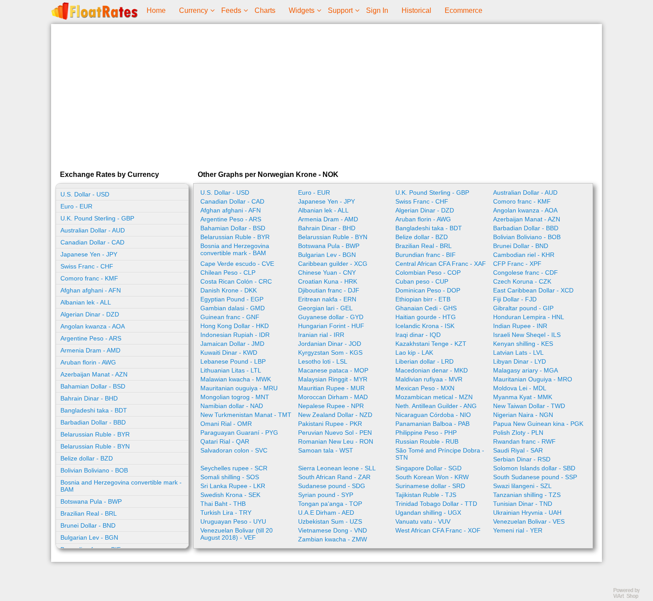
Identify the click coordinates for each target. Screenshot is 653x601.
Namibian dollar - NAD (231, 405)
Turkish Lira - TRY (225, 512)
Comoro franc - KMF (89, 278)
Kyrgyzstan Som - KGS (330, 352)
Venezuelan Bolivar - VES (529, 521)
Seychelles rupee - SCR (233, 468)
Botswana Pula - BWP (91, 501)
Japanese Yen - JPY (88, 254)
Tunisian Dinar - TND (522, 503)
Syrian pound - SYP (325, 494)
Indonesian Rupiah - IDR (235, 334)
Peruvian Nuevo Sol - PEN (335, 432)
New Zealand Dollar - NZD (335, 414)
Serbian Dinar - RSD (521, 459)
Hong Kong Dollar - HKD (234, 325)
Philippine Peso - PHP (426, 432)
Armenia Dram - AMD (90, 350)
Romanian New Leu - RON (335, 441)
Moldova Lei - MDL (519, 388)
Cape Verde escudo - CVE (237, 263)
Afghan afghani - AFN (90, 290)
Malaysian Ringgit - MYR (332, 379)
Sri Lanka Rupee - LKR (232, 485)
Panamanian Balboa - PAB (432, 423)
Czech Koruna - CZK (522, 281)
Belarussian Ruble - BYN (95, 446)
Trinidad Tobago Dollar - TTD (436, 503)
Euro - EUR (76, 206)
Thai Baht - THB (223, 503)
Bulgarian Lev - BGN (89, 537)
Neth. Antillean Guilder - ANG (436, 405)
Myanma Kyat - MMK (522, 397)
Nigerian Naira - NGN (523, 414)
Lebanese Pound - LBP (233, 361)
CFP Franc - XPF (517, 263)
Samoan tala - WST (325, 450)
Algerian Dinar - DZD (89, 314)
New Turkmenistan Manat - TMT (245, 414)
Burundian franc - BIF (425, 254)
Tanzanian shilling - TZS (527, 494)
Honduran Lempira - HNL (528, 317)
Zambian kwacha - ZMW (332, 539)
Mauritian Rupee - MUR (331, 388)
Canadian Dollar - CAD (92, 242)
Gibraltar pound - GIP (523, 308)
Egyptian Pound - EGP (231, 299)
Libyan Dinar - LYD (519, 361)
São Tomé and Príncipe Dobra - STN (439, 454)
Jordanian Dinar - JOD (329, 343)
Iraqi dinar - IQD (418, 334)
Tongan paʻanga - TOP (330, 503)
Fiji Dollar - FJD (515, 299)
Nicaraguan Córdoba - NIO (433, 414)
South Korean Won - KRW (432, 477)
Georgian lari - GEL (325, 308)
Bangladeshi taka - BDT (93, 410)
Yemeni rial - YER (517, 530)
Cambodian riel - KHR (523, 254)
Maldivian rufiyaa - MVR (428, 379)
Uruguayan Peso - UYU (233, 521)
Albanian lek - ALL (85, 302)
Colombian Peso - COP (428, 272)
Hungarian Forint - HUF (331, 325)
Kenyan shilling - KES (523, 343)
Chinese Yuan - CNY (327, 272)
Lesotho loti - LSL (322, 361)
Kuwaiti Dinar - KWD (228, 352)
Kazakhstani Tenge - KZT (430, 343)
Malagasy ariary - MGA (525, 370)
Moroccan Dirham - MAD (333, 397)
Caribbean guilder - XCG (332, 263)
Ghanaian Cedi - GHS (426, 308)
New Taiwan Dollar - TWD (529, 405)
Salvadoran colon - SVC (233, 450)
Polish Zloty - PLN (518, 432)
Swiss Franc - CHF (86, 266)
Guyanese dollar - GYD (330, 317)
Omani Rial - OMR (226, 423)
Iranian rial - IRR (321, 334)
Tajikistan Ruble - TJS (425, 494)
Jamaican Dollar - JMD (232, 343)
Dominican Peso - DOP (427, 290)
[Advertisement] (326, 95)
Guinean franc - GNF (229, 317)
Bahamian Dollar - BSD (92, 386)
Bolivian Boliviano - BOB (94, 470)
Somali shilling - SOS (229, 477)
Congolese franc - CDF (525, 272)
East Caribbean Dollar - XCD (533, 290)
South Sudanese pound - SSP (535, 477)
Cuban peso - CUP (421, 281)
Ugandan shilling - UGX (428, 512)
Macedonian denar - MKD (431, 370)
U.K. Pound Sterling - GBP (97, 218)
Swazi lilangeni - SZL (522, 485)
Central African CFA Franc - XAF (440, 263)
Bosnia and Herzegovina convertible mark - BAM (121, 486)
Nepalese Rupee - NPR (331, 405)
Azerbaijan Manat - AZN (93, 374)
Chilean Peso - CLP (227, 272)
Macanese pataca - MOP (333, 370)
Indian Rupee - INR (520, 325)
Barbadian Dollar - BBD (93, 422)
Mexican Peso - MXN (424, 388)
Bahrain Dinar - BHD (89, 398)
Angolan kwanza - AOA (92, 326)
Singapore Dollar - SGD (428, 468)
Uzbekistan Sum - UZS (330, 521)
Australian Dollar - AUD (92, 230)
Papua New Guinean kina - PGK (538, 423)
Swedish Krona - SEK (230, 494)
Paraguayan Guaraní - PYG (239, 432)
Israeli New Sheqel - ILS (527, 334)
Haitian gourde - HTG (425, 317)
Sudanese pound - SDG (331, 485)
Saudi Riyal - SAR (518, 450)
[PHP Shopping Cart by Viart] (631, 597)
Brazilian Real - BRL (88, 513)
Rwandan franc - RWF (524, 441)
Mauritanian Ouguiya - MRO (532, 379)
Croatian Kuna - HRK (327, 281)
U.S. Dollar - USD (84, 194)
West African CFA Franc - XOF (438, 530)
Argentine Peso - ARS (90, 338)
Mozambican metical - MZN (434, 397)
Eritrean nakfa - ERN (327, 299)
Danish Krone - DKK (228, 290)
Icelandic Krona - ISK (424, 325)
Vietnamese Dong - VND (332, 530)
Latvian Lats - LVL (518, 352)
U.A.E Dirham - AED (326, 512)
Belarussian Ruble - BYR (95, 434)
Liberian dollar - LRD (424, 361)
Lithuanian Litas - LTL (230, 370)
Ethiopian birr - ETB (422, 299)
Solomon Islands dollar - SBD (534, 468)
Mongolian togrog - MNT (234, 397)
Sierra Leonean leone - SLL (337, 468)
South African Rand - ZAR (334, 477)
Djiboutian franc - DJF (328, 290)
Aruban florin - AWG (88, 362)
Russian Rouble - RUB (426, 441)
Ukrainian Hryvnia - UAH (527, 512)
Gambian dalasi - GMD (232, 308)
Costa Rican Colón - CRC (236, 281)
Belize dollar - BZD (86, 458)
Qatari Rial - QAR (224, 441)
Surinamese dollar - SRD (430, 485)
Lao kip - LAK (414, 352)
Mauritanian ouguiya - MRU (239, 388)
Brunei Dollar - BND (87, 525)
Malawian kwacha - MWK (235, 379)
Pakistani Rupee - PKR (330, 423)
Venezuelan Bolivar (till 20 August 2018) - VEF (236, 534)
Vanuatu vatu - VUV (422, 521)
